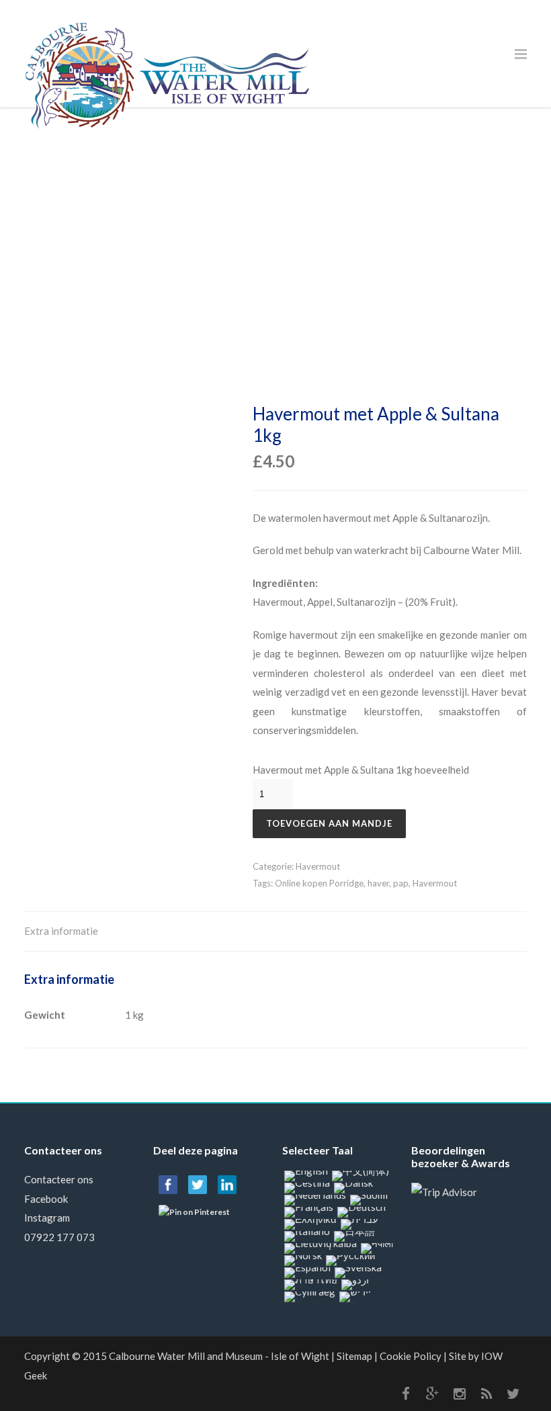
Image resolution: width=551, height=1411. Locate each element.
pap (401, 883)
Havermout (318, 866)
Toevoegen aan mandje (329, 823)
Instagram (47, 1218)
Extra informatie (61, 931)
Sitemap (354, 1356)
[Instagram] (459, 1393)
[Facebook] (405, 1393)
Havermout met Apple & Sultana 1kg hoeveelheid (361, 770)
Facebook (46, 1199)
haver (378, 883)
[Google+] (432, 1393)
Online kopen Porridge (319, 883)
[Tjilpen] (513, 1393)
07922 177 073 (59, 1237)
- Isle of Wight (219, 1356)
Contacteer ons (58, 1179)
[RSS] (486, 1393)
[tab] (61, 932)
